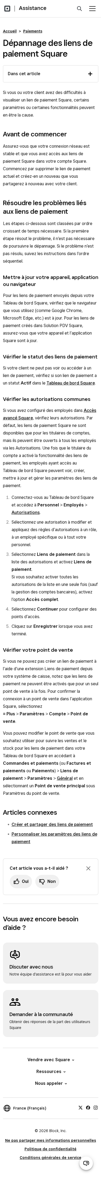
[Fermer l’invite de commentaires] (88, 868)
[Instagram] (95, 1107)
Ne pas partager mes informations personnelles (50, 1140)
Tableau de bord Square (71, 383)
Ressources (48, 1071)
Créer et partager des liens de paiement (52, 824)
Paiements (32, 31)
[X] (80, 1107)
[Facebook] (88, 1107)
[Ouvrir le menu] (92, 8)
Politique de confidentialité (50, 1149)
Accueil (10, 31)
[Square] (7, 9)
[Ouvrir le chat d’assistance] (86, 1163)
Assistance (32, 8)
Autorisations (26, 512)
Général (65, 778)
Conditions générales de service (50, 1157)
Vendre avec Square (48, 1059)
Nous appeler (49, 1083)
